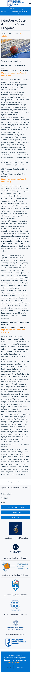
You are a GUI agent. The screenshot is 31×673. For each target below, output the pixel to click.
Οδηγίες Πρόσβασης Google (15, 507)
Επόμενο (20, 482)
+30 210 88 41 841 (16, 512)
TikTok (20, 14)
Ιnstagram (15, 11)
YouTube (20, 11)
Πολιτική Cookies (14, 662)
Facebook (27, 9)
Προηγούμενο (12, 482)
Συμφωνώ (9, 667)
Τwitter (25, 11)
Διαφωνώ (19, 667)
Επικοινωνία (5, 11)
